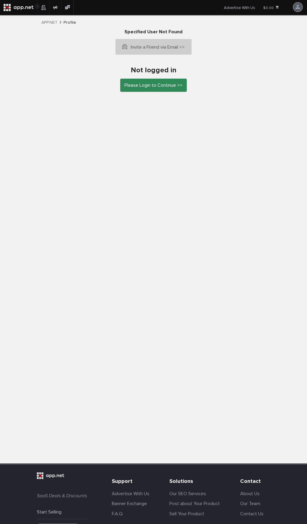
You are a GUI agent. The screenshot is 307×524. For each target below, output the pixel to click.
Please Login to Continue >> (153, 85)
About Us (250, 493)
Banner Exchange (129, 503)
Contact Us (252, 513)
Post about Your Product (194, 503)
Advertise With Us (239, 7)
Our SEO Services (187, 493)
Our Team (250, 503)
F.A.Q (117, 513)
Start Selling (49, 512)
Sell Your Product (186, 513)
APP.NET (49, 22)
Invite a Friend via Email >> (158, 47)
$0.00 (269, 8)
